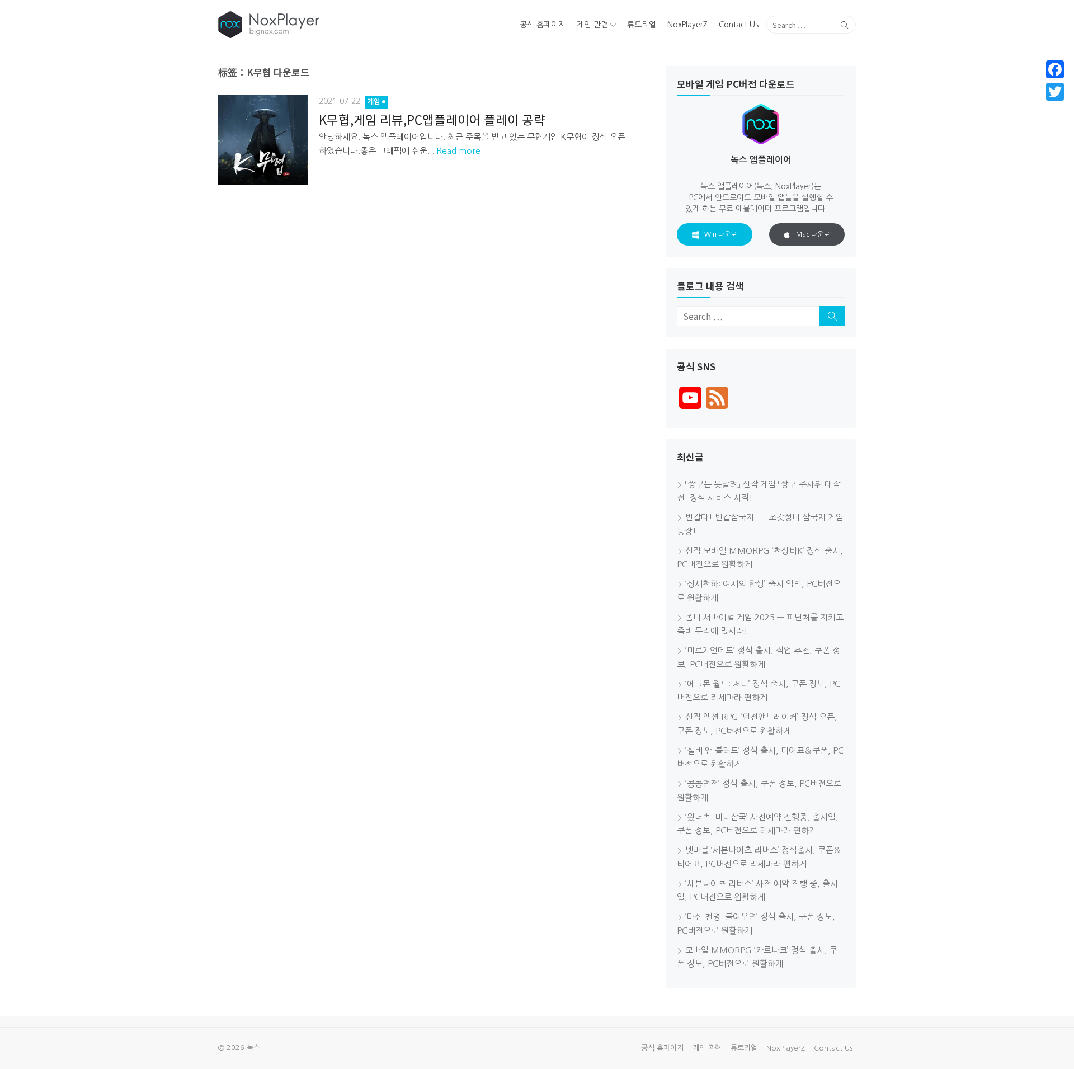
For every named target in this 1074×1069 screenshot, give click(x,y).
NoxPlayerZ (687, 25)
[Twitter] (1055, 92)
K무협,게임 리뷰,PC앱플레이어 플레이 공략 (432, 119)
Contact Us (739, 25)
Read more (458, 151)
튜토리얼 (641, 25)
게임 (374, 101)
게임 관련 (592, 25)
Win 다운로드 (723, 234)
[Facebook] (1055, 69)
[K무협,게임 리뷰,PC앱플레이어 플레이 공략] (263, 140)
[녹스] (320, 24)
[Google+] (1055, 105)
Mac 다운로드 (816, 234)
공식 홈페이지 (543, 25)
